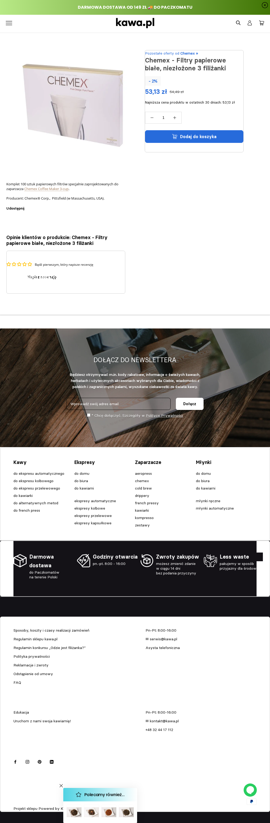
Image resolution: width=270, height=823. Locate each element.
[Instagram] (27, 761)
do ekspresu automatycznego (38, 473)
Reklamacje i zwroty (31, 665)
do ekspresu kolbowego (33, 480)
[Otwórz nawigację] (9, 23)
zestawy (142, 525)
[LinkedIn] (52, 761)
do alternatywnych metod (35, 503)
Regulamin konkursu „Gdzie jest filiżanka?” (49, 647)
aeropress (143, 473)
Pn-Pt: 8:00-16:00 (161, 630)
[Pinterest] (43, 205)
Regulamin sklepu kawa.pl (35, 639)
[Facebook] (29, 205)
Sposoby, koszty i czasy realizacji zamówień (51, 630)
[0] (261, 23)
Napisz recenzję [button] (42, 277)
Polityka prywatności (31, 656)
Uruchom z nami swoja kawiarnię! (42, 721)
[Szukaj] (238, 23)
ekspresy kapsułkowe (93, 523)
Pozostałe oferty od (171, 53)
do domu (81, 473)
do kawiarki (23, 495)
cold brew (143, 488)
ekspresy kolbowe (89, 508)
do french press (26, 510)
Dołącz (189, 403)
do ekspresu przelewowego (36, 488)
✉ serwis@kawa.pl (161, 639)
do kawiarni (84, 488)
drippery (142, 495)
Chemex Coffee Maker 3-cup (46, 188)
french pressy (147, 503)
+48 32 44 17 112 (159, 729)
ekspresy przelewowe (93, 515)
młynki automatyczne (215, 508)
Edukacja (21, 712)
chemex (142, 480)
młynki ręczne (208, 500)
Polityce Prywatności (164, 415)
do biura (81, 480)
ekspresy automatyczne (95, 500)
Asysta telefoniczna (163, 647)
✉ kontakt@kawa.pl (162, 721)
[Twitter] (36, 205)
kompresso (144, 517)
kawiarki (142, 510)
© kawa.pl (20, 801)
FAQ (17, 682)
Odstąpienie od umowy (33, 673)
